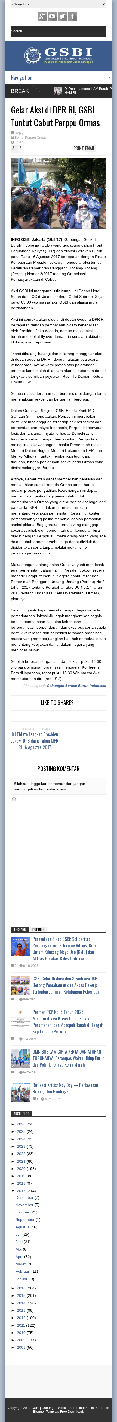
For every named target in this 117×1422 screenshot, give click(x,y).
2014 (22, 1303)
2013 (22, 1310)
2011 (21, 1325)
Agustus (23, 1227)
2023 (22, 1146)
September (26, 1219)
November (25, 1205)
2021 (22, 1161)
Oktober (23, 1212)
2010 (22, 1332)
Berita (19, 138)
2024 (22, 1139)
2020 (22, 1168)
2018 (22, 1183)
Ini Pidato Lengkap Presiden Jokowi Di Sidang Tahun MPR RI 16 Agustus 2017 (35, 741)
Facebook (72, 16)
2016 (22, 1288)
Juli (19, 1234)
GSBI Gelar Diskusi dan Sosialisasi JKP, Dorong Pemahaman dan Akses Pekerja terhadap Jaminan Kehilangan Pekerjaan (66, 985)
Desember (25, 1197)
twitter (62, 16)
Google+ (42, 16)
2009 (22, 1340)
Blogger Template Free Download (58, 1412)
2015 (22, 1295)
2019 (22, 1176)
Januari (22, 1279)
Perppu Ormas (36, 138)
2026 (22, 1124)
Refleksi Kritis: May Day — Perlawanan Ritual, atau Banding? (65, 1088)
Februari (23, 1271)
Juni (20, 1242)
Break (20, 91)
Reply (19, 133)
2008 (22, 1347)
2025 (22, 1131)
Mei (19, 1249)
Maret (21, 1264)
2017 (22, 1191)
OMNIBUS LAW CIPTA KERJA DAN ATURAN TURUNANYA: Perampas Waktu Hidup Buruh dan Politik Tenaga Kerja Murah (69, 1058)
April (20, 1256)
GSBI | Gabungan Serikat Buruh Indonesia (63, 1408)
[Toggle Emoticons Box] (14, 799)
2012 (22, 1318)
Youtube (52, 16)
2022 (22, 1154)
